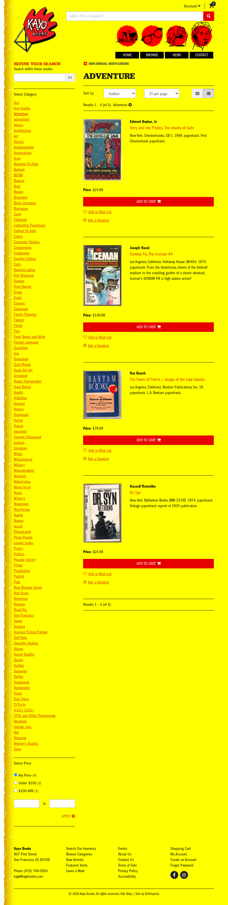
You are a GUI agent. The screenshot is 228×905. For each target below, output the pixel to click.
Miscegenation (24, 470)
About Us (124, 854)
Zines (17, 749)
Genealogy (21, 359)
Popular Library (25, 559)
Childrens (20, 219)
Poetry (18, 548)
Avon (17, 158)
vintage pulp (22, 726)
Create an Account (183, 859)
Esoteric (19, 303)
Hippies (19, 403)
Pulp (17, 582)
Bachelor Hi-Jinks (26, 164)
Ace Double (22, 108)
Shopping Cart (180, 848)
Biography (21, 197)
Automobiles (22, 152)
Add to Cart (146, 201)
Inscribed (20, 431)
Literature (20, 448)
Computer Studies (26, 242)
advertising (21, 119)
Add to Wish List (99, 212)
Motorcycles (22, 481)
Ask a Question (98, 220)
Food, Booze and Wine (29, 336)
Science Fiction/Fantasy (31, 632)
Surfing (19, 665)
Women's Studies (26, 743)
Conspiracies (22, 247)
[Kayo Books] (36, 29)
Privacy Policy (128, 870)
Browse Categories (79, 854)
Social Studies (24, 654)
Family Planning (25, 314)
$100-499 (28, 791)
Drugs (18, 292)
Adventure (21, 113)
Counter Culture (25, 258)
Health (18, 392)
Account (191, 6)
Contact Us (126, 859)
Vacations (20, 721)
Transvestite (22, 687)
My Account (178, 854)
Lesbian (19, 442)
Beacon (19, 180)
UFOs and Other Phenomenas (34, 715)
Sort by (88, 93)
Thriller (18, 676)
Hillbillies (20, 398)
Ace (16, 102)
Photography (22, 531)
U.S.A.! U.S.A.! (24, 710)
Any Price (27, 775)
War (16, 732)
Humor (18, 426)
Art (16, 136)
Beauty (18, 191)
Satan (18, 621)
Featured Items (76, 865)
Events (122, 848)
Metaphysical (23, 459)
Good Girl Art (23, 370)
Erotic (18, 297)
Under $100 (29, 783)
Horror (18, 420)
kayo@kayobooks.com (28, 876)
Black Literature (25, 203)
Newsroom (21, 504)
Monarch (20, 476)
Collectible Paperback (29, 225)
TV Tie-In (19, 704)
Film (17, 331)
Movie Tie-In (22, 487)
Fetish (18, 325)
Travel (18, 693)
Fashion (19, 320)
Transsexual (21, 682)
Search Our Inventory (81, 848)
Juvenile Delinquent (27, 437)
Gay (16, 353)
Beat (17, 186)
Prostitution (22, 570)
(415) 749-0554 (36, 870)
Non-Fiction (22, 509)
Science (19, 626)
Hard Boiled (22, 387)
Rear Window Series (28, 587)
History (19, 409)
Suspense (20, 671)
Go (70, 77)
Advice (18, 125)
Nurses (18, 520)
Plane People (23, 537)
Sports (18, 660)
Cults (17, 264)
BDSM (18, 175)
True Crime (21, 699)
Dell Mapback (24, 275)
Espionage (21, 308)
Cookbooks (21, 253)
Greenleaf (20, 375)
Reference (21, 598)
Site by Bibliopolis (147, 894)
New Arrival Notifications (108, 64)
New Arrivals (74, 859)
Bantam (19, 169)
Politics (19, 554)
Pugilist (19, 576)
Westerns (20, 738)
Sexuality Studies (26, 643)
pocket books (23, 543)
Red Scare (21, 593)
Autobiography (24, 147)
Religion (19, 604)
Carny (17, 214)
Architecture (22, 130)
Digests (19, 281)
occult (18, 526)
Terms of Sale (127, 865)
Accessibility (127, 876)
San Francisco (24, 615)
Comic (18, 236)
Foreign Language (26, 342)
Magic (18, 453)
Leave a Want (75, 870)
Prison (18, 565)
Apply (66, 816)
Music (18, 492)
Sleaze (18, 648)
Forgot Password (182, 865)
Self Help (20, 637)
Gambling (21, 348)
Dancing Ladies (24, 269)
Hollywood (21, 414)
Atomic (19, 141)
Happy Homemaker (27, 381)
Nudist (18, 515)
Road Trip (20, 609)
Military (19, 465)
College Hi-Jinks (25, 230)
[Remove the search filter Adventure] (130, 105)
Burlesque (21, 208)
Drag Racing (22, 286)
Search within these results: (33, 69)
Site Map (126, 894)
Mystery (19, 498)
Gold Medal (22, 364)
